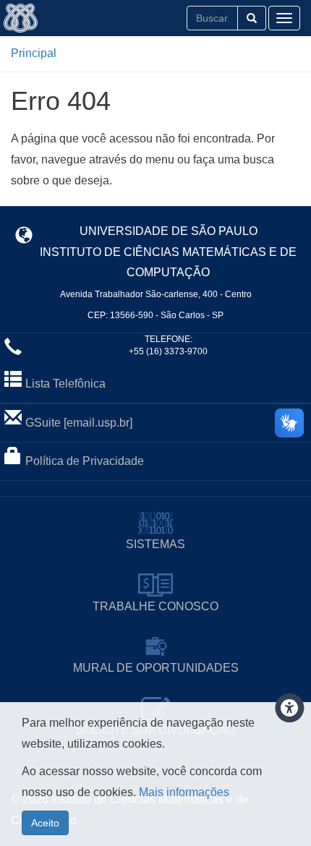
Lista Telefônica (65, 383)
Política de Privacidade (84, 461)
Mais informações (184, 792)
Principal (33, 53)
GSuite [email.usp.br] (78, 422)
